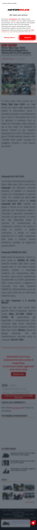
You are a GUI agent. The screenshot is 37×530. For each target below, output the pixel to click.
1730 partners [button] (13, 19)
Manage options (9, 37)
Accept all (27, 37)
